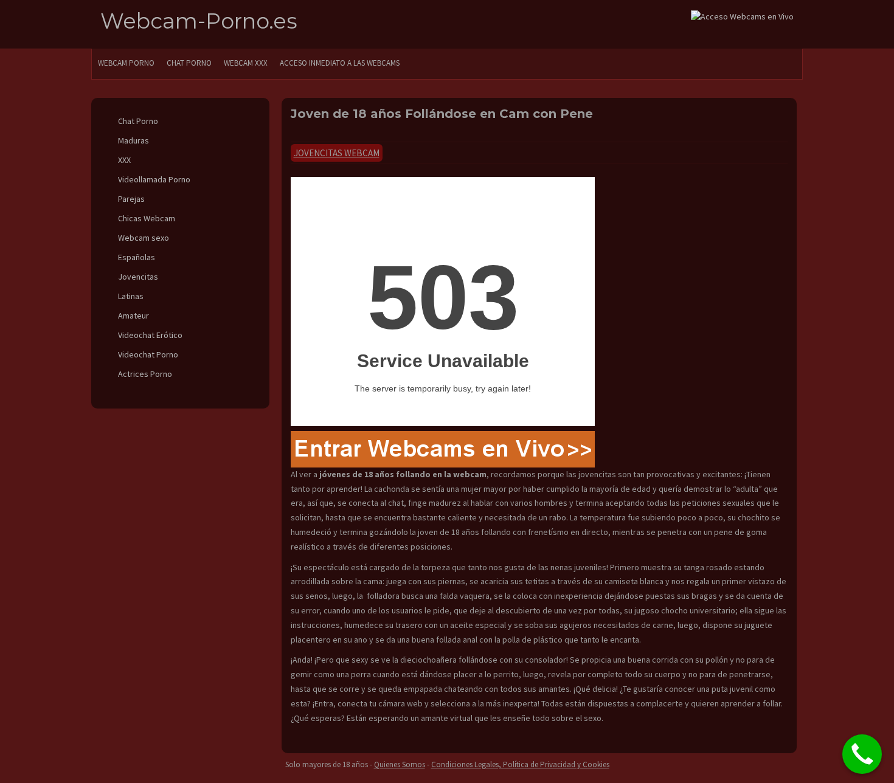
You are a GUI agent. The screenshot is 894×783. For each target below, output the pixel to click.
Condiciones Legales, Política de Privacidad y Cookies (520, 764)
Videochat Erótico (150, 334)
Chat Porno (138, 121)
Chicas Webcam (146, 218)
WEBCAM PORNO (126, 63)
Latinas (131, 296)
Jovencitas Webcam (336, 153)
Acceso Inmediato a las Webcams (340, 63)
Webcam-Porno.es (198, 21)
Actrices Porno (145, 373)
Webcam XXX (246, 63)
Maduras (133, 140)
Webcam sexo (143, 237)
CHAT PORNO (189, 63)
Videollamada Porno (154, 179)
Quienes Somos (399, 764)
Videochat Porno (148, 354)
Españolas (136, 257)
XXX (124, 159)
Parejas (131, 198)
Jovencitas (138, 276)
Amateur (133, 315)
